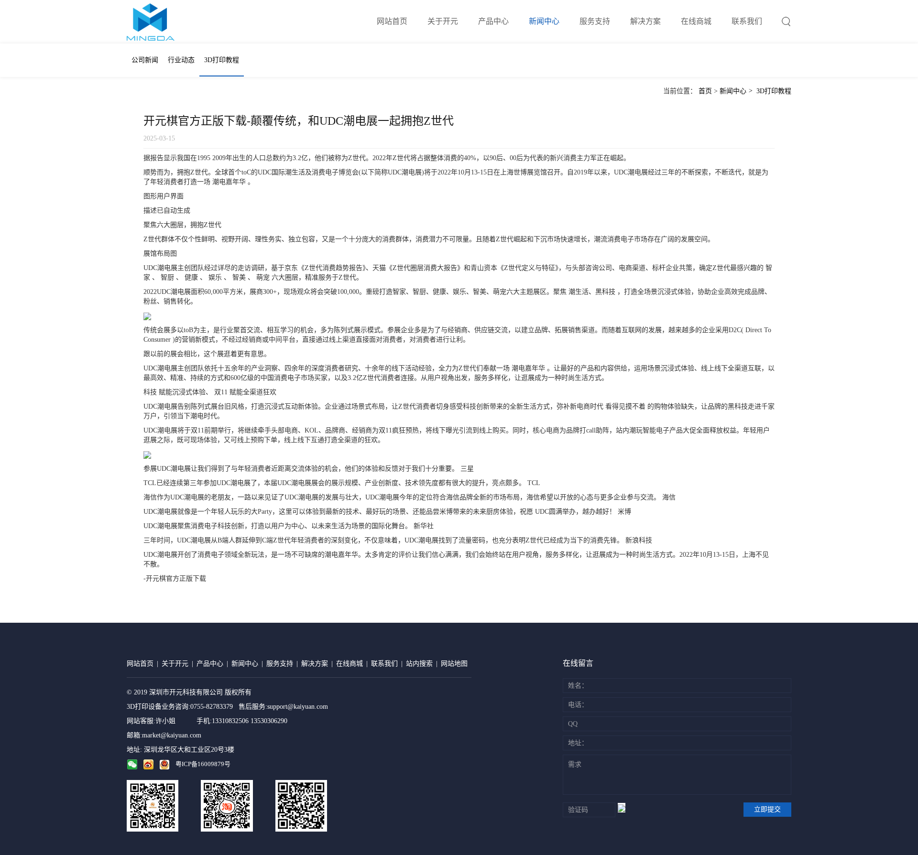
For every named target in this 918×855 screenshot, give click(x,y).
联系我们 (747, 21)
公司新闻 (144, 60)
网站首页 (392, 21)
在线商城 (696, 21)
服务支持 (594, 21)
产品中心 (493, 21)
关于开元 (442, 21)
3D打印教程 (221, 60)
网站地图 (454, 663)
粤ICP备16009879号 (202, 764)
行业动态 (181, 60)
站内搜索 (419, 663)
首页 (705, 91)
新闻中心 (544, 21)
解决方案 (645, 21)
